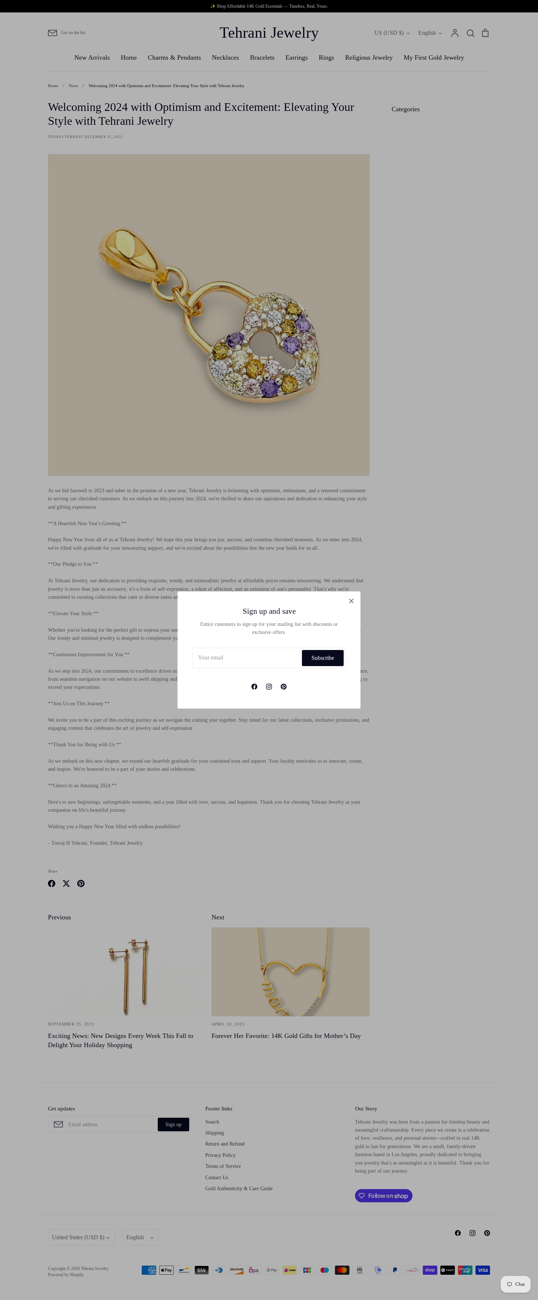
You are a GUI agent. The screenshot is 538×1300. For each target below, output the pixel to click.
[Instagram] (269, 686)
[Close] (351, 601)
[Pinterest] (283, 686)
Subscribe (322, 658)
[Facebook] (254, 686)
